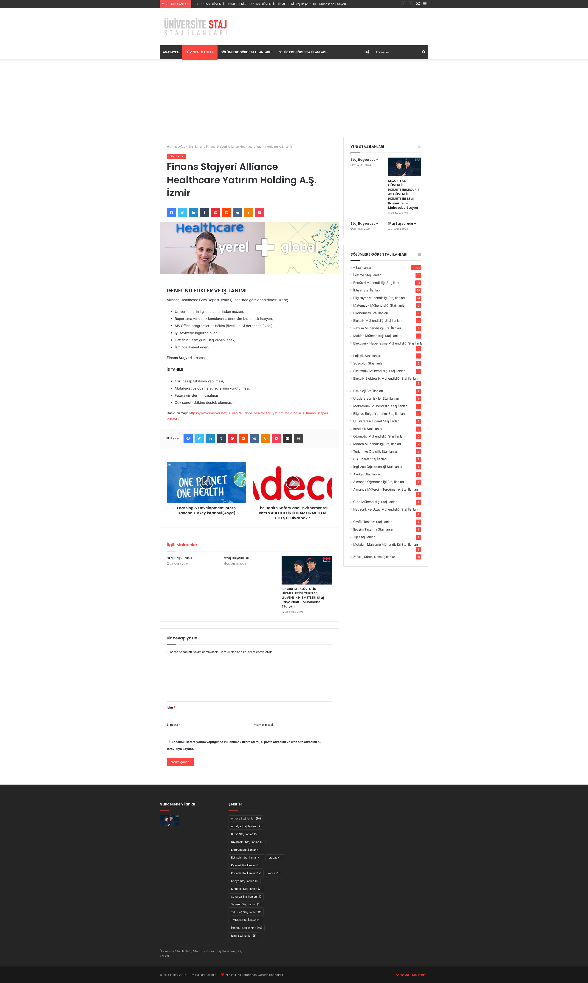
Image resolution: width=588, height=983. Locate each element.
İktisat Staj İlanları (366, 290)
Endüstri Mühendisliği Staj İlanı (376, 283)
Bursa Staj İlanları (244, 834)
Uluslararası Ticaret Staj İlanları (376, 421)
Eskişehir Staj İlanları (246, 857)
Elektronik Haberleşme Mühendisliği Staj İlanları (388, 343)
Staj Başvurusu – (181, 558)
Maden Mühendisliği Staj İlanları (377, 444)
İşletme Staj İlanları (367, 275)
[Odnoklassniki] (248, 212)
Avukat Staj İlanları (367, 474)
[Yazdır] (298, 438)
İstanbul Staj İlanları (246, 927)
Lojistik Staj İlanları (367, 356)
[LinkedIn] (193, 212)
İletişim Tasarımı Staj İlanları (373, 529)
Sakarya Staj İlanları (246, 896)
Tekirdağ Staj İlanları (246, 912)
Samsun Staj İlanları (245, 904)
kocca (274, 873)
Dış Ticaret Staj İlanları (370, 459)
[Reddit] (226, 212)
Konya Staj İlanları (244, 881)
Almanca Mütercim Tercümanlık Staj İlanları (385, 489)
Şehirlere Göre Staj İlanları (302, 52)
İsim (171, 707)
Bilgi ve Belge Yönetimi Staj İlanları (379, 413)
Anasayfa (171, 52)
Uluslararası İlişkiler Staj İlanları (376, 398)
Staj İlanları (419, 975)
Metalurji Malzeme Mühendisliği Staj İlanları (385, 544)
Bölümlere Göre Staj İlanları (245, 52)
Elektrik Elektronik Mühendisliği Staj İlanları (385, 378)
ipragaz (274, 857)
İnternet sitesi (263, 724)
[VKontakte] (237, 212)
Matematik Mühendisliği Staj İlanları (379, 305)
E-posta (174, 724)
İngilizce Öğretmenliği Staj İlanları (378, 467)
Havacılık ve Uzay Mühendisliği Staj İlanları (385, 509)
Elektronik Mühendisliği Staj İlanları (379, 371)
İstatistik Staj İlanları (368, 429)
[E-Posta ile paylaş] (287, 438)
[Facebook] (171, 212)
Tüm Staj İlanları (199, 52)
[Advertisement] (294, 98)
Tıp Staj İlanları (364, 537)
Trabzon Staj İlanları (245, 920)
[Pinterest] (215, 212)
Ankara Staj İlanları (246, 818)
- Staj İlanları (195, 146)
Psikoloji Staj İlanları (368, 391)
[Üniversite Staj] (196, 26)
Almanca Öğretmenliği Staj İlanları (378, 482)
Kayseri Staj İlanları (245, 865)
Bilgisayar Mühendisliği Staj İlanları (379, 298)
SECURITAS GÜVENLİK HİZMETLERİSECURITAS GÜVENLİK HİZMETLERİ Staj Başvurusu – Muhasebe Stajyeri (270, 4)
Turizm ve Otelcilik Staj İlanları (375, 451)
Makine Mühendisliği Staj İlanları (377, 336)
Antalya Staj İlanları (245, 826)
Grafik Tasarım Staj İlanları (372, 522)
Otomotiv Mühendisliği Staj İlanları (378, 436)
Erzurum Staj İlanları (245, 849)
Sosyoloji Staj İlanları (368, 363)
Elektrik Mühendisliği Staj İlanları (377, 320)
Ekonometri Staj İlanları (370, 313)
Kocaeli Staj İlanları (246, 873)
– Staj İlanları (362, 267)
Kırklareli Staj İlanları (246, 888)
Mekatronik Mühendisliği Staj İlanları (380, 406)
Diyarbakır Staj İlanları (247, 842)
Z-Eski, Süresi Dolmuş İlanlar (374, 557)
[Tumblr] (204, 212)
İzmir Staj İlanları (243, 935)
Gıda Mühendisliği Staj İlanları (375, 502)
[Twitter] (182, 212)
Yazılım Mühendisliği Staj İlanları (377, 328)
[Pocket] (259, 212)
